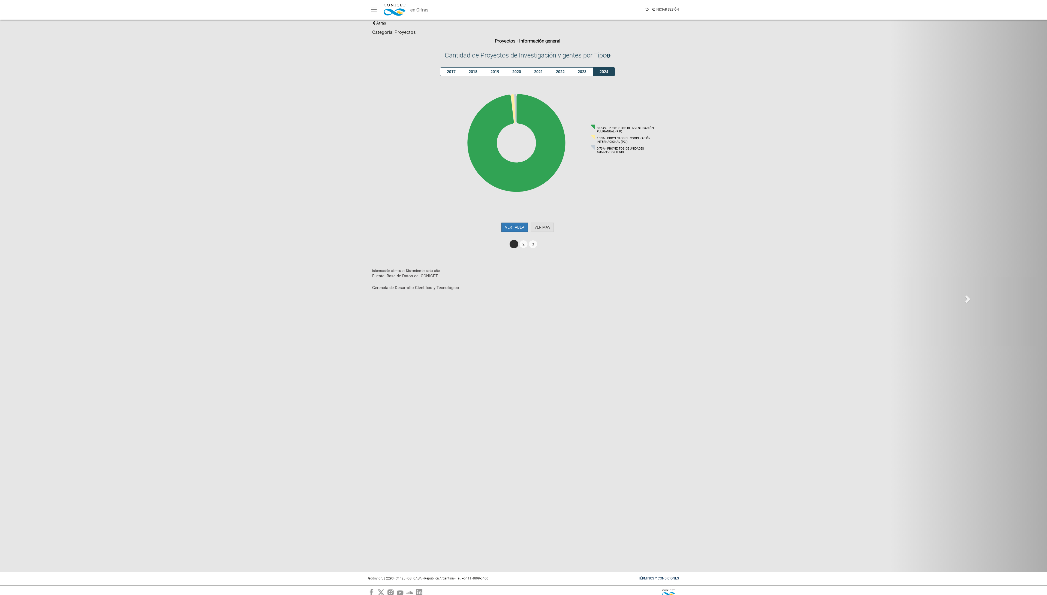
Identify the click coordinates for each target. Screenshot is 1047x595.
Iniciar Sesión (667, 9)
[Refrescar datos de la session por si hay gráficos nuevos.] (647, 9)
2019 (495, 71)
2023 (582, 71)
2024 (604, 71)
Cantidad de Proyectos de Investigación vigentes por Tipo (525, 55)
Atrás (381, 23)
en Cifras (419, 10)
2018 (473, 71)
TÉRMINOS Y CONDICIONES (658, 578)
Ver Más (542, 227)
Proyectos (405, 32)
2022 (560, 71)
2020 (516, 71)
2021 (538, 71)
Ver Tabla (514, 227)
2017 (451, 71)
